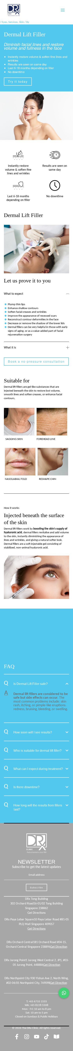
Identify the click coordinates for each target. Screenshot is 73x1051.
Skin (21, 22)
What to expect (13, 293)
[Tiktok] (46, 1036)
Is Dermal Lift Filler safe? (30, 683)
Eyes (4, 22)
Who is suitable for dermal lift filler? (37, 750)
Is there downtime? (26, 787)
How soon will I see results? (32, 732)
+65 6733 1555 (38, 1001)
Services (13, 22)
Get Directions (36, 913)
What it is (10, 347)
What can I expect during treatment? (38, 768)
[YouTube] (36, 1036)
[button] (36, 294)
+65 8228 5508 (39, 1005)
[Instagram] (26, 1036)
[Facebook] (16, 1036)
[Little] (56, 1036)
